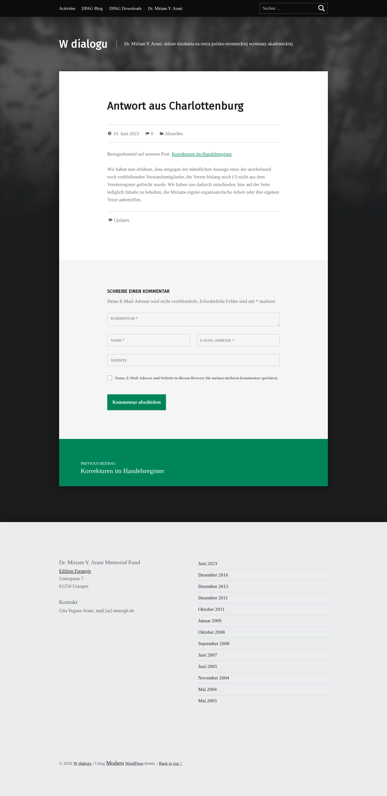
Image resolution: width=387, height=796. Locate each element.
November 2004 (213, 678)
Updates (121, 220)
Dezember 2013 (213, 586)
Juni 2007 (207, 655)
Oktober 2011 (211, 609)
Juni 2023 (207, 563)
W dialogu (83, 43)
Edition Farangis (75, 571)
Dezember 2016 (213, 575)
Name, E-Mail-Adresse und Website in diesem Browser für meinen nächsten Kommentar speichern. (196, 378)
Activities (67, 8)
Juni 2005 (207, 666)
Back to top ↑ (170, 763)
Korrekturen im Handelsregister (202, 154)
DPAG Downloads (125, 8)
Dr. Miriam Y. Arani (165, 8)
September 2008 (213, 643)
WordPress (134, 763)
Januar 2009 (209, 620)
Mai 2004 (207, 689)
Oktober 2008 (211, 632)
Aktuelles (174, 133)
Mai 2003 (207, 700)
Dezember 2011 (213, 598)
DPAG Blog (92, 8)
